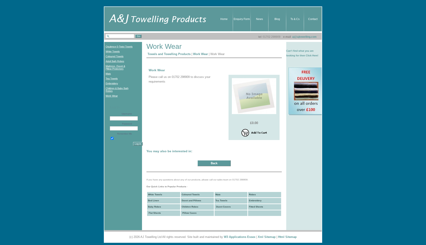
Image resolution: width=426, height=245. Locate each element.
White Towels (155, 194)
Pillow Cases (189, 213)
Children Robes (190, 206)
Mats (218, 194)
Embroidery (255, 200)
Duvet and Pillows (191, 200)
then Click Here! (309, 55)
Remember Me (124, 133)
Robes (252, 194)
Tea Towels (221, 200)
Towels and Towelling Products (169, 54)
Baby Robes (154, 206)
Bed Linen (153, 200)
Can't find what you (297, 50)
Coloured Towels (191, 194)
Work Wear (200, 54)
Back (214, 163)
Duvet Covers (223, 206)
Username (127, 114)
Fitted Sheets (256, 206)
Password (127, 123)
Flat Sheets (154, 213)
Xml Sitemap (267, 237)
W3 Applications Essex (239, 237)
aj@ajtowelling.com (304, 36)
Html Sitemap (287, 237)
